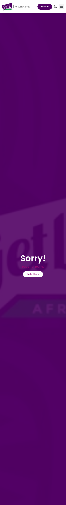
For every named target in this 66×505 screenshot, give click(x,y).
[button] (61, 6)
